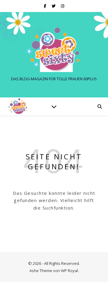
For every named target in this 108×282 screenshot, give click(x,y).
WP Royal (69, 270)
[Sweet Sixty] (54, 49)
